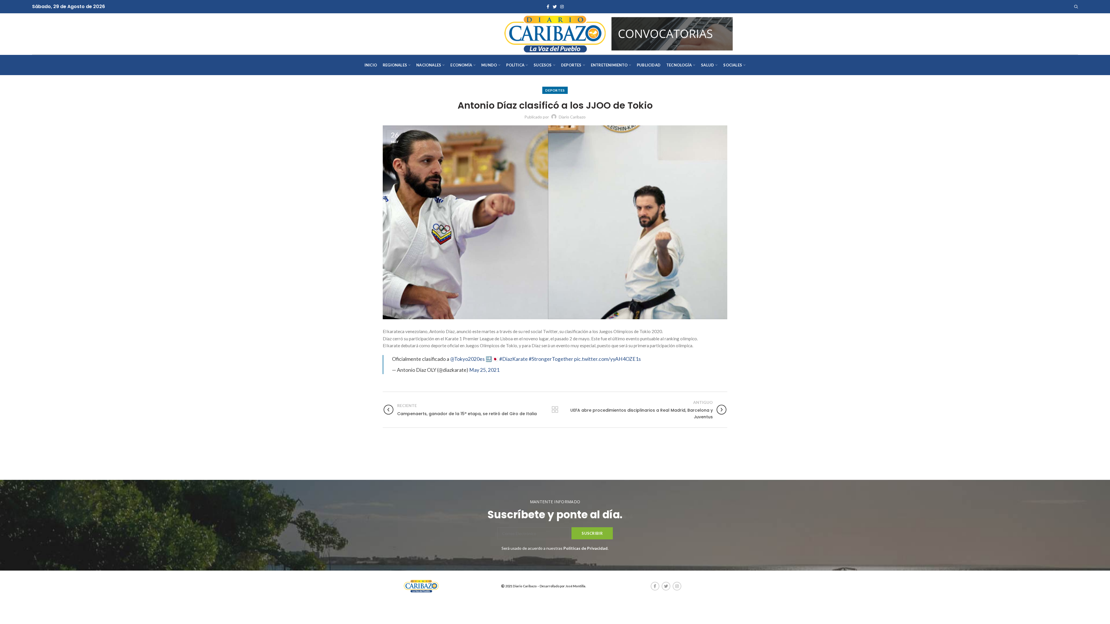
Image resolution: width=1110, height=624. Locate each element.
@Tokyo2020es (467, 359)
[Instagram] (561, 6)
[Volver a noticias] (555, 409)
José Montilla (575, 586)
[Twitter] (554, 6)
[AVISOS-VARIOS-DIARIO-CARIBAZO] (672, 33)
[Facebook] (548, 6)
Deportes (555, 90)
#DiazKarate (513, 359)
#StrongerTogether (551, 359)
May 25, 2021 (484, 370)
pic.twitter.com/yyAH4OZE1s (607, 359)
